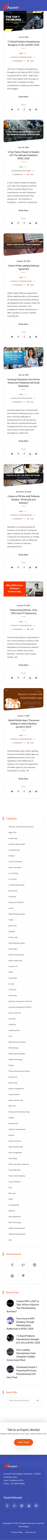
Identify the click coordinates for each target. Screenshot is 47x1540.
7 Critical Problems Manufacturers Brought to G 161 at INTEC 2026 (23, 43)
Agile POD (12, 832)
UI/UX (10, 1199)
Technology (12, 1158)
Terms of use (30, 1532)
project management (16, 1088)
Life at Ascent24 (14, 1013)
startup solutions (14, 1141)
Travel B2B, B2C (14, 1170)
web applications (14, 1216)
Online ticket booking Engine (19, 1071)
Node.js (11, 1065)
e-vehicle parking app (16, 885)
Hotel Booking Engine (16, 943)
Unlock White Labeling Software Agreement (23, 267)
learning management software (20, 1001)
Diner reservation (14, 867)
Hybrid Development (16, 955)
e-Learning (12, 879)
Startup (11, 1135)
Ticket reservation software (18, 1164)
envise (10, 908)
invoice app (12, 978)
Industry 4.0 (12, 966)
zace (10, 1240)
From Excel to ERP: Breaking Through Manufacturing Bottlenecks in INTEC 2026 (21, 1323)
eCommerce (12, 891)
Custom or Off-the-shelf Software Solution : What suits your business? (24, 499)
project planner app (15, 1100)
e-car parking (13, 873)
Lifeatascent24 (13, 1030)
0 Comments (17, 61)
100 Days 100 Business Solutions (21, 827)
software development (16, 1129)
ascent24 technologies (21, 57)
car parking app (14, 850)
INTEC (10, 972)
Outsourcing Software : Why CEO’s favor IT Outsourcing (23, 611)
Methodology (13, 1048)
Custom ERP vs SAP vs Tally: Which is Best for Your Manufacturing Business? (23, 1306)
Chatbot (11, 856)
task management (15, 1152)
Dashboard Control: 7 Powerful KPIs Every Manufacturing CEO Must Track (22, 1372)
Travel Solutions (14, 1182)
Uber (10, 1187)
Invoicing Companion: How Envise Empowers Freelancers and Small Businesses (23, 383)
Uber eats (12, 1193)
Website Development (16, 1228)
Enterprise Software (21, 171)
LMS (10, 1036)
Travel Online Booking (16, 1176)
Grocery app (12, 937)
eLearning (12, 896)
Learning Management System (19, 1007)
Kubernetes (12, 995)
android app (12, 838)
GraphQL (11, 931)
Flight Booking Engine (16, 914)
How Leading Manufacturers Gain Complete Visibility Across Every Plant (21, 1355)
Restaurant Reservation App (19, 1112)
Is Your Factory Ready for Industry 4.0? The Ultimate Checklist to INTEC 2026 (23, 155)
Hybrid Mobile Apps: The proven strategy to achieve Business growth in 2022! (23, 723)
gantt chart (12, 926)
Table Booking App (15, 1147)
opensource (12, 1077)
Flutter (10, 920)
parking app (12, 1083)
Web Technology (14, 1222)
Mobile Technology (15, 1059)
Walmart (11, 1211)
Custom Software (15, 861)
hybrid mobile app (15, 960)
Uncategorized (13, 1205)
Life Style (12, 1019)
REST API (12, 1106)
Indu (21, 53)
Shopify (11, 1118)
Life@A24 (12, 1024)
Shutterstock (13, 1123)
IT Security (12, 990)
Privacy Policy (17, 1532)
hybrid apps (12, 949)
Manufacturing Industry (17, 1042)
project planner (14, 1094)
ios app (11, 984)
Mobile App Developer (16, 1054)
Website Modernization (17, 1234)
